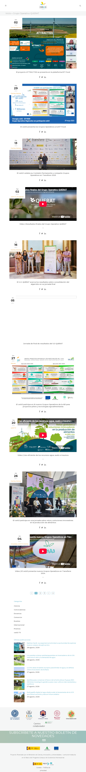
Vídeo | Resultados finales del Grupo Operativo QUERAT (43, 224)
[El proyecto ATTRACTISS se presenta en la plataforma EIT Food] (43, 43)
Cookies (39, 767)
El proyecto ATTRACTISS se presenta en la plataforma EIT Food (43, 72)
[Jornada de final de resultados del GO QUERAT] (43, 318)
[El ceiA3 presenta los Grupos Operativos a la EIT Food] (43, 104)
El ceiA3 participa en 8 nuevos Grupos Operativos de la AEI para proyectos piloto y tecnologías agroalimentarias (43, 405)
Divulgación (20, 197)
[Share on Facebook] (39, 77)
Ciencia (17, 606)
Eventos (26, 544)
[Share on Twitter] (42, 77)
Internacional (19, 625)
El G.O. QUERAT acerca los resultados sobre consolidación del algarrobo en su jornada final (43, 283)
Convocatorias (19, 610)
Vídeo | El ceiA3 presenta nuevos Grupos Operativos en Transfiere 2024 (43, 572)
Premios (17, 629)
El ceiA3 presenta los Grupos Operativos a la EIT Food (43, 127)
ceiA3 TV (13, 428)
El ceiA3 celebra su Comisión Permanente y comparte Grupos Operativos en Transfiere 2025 (43, 174)
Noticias (18, 27)
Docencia (17, 613)
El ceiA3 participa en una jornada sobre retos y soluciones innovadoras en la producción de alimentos (43, 521)
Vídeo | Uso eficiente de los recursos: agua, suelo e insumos (43, 455)
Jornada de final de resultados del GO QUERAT (43, 344)
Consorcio (18, 617)
